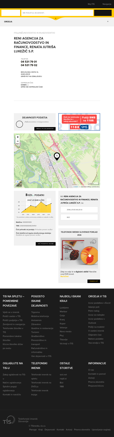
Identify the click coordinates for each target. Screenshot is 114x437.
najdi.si (63, 378)
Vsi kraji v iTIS (66, 343)
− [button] (18, 141)
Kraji (41, 429)
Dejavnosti (50, 429)
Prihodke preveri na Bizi (44, 229)
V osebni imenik (96, 330)
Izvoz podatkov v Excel (99, 303)
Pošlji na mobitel (96, 326)
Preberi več (94, 281)
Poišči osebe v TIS (11, 316)
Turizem (35, 332)
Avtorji (91, 377)
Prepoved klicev (96, 385)
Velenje (63, 327)
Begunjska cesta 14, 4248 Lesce (30, 73)
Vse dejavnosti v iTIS (41, 356)
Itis (15, 32)
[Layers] (19, 183)
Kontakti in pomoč (97, 373)
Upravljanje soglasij (101, 429)
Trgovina (35, 312)
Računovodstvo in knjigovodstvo (37, 32)
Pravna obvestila (96, 382)
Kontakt (60, 429)
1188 (62, 386)
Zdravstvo (36, 324)
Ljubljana (64, 307)
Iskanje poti (93, 307)
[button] (7, 4)
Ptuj (62, 335)
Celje (62, 315)
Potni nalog (93, 310)
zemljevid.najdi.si (74, 209)
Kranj (62, 319)
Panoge (33, 429)
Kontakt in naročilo (12, 394)
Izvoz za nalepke (96, 314)
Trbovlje (64, 339)
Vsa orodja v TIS (96, 342)
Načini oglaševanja (12, 382)
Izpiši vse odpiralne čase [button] (32, 87)
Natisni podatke (95, 338)
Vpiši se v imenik (11, 312)
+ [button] (18, 137)
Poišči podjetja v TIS (12, 320)
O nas (91, 369)
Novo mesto (65, 331)
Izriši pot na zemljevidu (31, 76)
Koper (62, 323)
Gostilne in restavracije (42, 328)
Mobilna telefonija (40, 316)
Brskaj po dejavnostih (45, 129)
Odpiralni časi (94, 334)
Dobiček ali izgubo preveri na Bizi (28, 235)
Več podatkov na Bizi (46, 244)
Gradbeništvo (37, 336)
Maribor (63, 311)
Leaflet (75, 187)
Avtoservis (36, 320)
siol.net (63, 374)
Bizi (68, 217)
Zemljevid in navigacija (14, 324)
